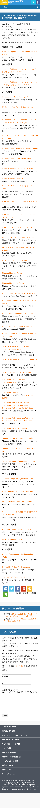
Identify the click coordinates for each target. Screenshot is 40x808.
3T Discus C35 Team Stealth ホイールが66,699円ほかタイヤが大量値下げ (20, 615)
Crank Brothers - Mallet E (12, 178)
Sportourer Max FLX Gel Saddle (15, 402)
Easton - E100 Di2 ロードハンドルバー (18, 237)
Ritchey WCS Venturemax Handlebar (17, 326)
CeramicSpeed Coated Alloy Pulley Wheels (20, 148)
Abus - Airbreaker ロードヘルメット (17, 529)
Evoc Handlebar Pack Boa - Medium (17, 502)
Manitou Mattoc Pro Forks (13, 283)
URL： (4, 683)
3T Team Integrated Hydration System (18, 479)
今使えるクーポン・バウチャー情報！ (15, 735)
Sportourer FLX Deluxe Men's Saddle (17, 418)
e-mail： (5, 677)
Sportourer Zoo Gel (10, 392)
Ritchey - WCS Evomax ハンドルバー (17, 313)
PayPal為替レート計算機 (11, 744)
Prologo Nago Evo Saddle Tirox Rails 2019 (19, 293)
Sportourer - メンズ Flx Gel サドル (16, 379)
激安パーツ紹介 (7, 765)
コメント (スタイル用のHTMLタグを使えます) (19, 692)
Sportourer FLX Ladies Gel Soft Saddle (18, 408)
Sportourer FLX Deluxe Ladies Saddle (17, 421)
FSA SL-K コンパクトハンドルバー (16, 260)
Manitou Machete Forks (12, 273)
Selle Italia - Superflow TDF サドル (16, 372)
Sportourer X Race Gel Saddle (14, 428)
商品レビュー (7, 770)
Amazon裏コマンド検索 (10, 739)
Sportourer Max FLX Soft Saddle (15, 405)
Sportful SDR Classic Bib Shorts (15, 577)
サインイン (20, 666)
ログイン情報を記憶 (11, 690)
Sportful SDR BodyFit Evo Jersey (16, 567)
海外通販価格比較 (8, 731)
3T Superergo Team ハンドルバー (16, 97)
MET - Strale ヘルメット (12, 539)
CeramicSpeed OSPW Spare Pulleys (17, 158)
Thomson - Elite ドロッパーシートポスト (18, 438)
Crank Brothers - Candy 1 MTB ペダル (18, 168)
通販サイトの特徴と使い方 (11, 757)
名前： (4, 670)
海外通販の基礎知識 (9, 752)
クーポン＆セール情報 (10, 761)
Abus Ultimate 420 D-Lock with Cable (17, 492)
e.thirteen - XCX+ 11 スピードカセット (18, 227)
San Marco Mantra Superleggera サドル (18, 461)
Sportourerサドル (9, 382)
